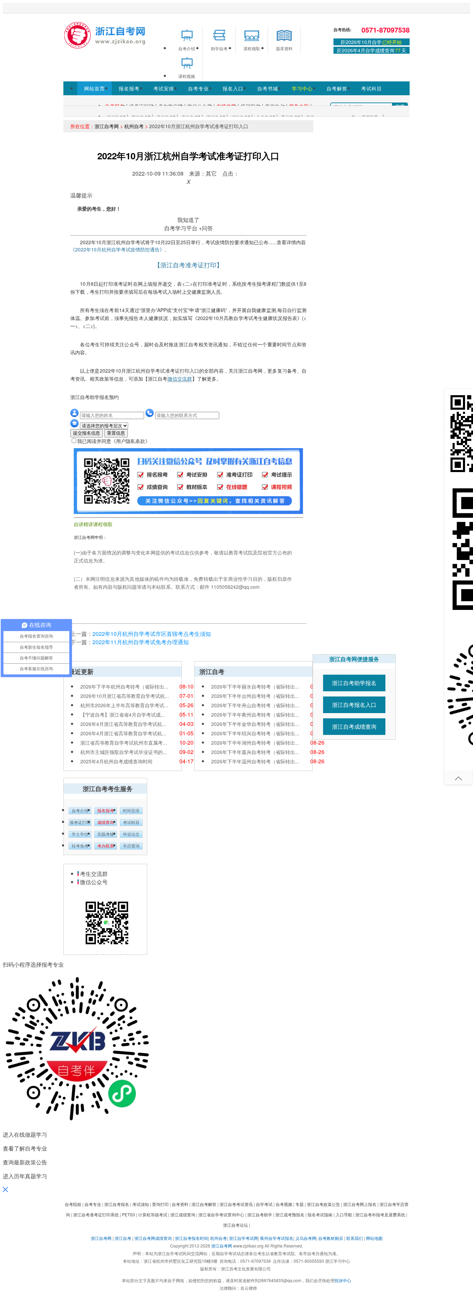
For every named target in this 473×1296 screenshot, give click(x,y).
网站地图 (374, 1238)
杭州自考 (134, 126)
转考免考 (80, 846)
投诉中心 (342, 1280)
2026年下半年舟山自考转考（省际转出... (255, 705)
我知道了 (188, 220)
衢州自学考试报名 (276, 1238)
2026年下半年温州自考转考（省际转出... (255, 761)
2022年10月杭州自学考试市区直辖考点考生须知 (151, 634)
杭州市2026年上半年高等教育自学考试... (124, 705)
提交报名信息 (86, 433)
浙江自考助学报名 (354, 683)
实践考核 (105, 834)
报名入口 (233, 88)
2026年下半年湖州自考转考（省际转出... (255, 742)
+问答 (206, 228)
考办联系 (105, 846)
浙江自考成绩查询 (354, 726)
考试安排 (163, 88)
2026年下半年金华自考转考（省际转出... (255, 723)
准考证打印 (80, 822)
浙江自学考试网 (243, 1238)
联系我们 (354, 1238)
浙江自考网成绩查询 (153, 1238)
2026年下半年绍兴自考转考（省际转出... (255, 733)
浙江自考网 (107, 126)
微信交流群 (180, 378)
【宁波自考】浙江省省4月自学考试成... (122, 714)
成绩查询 (105, 822)
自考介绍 (80, 810)
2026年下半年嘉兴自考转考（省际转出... (255, 751)
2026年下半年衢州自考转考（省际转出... (255, 714)
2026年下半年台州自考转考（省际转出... (255, 695)
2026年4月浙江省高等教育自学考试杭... (123, 723)
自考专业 (198, 88)
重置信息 (116, 433)
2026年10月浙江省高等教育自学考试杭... (124, 695)
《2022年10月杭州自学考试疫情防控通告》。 (119, 249)
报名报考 (129, 88)
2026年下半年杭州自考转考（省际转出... (124, 686)
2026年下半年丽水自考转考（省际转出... (255, 686)
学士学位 (80, 834)
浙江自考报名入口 (354, 705)
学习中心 (302, 88)
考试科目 (371, 88)
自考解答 (337, 88)
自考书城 (267, 88)
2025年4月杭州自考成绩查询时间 (116, 761)
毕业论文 (131, 834)
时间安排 (131, 810)
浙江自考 (123, 1238)
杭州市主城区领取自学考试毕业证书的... (123, 751)
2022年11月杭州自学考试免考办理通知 (140, 642)
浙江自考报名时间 (191, 1238)
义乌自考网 (305, 1238)
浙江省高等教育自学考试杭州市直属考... (123, 742)
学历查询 (131, 846)
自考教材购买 (330, 1238)
